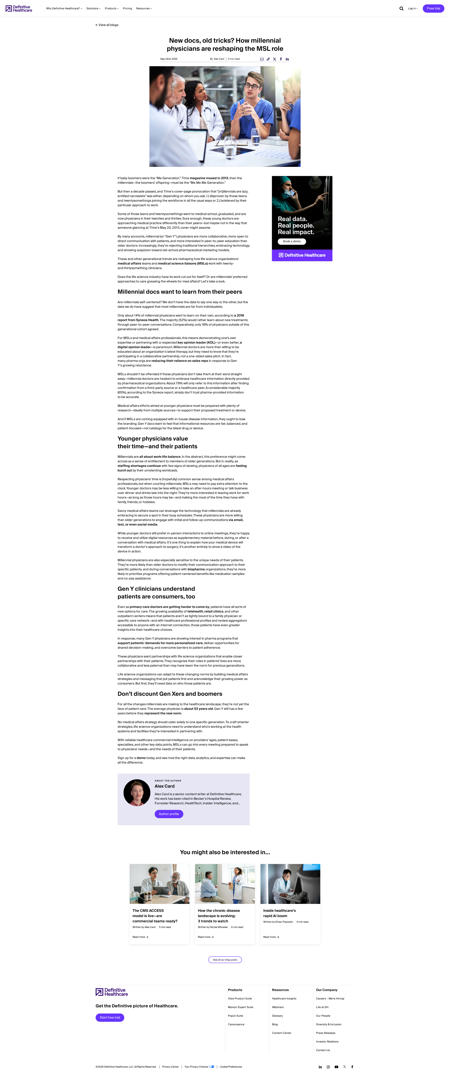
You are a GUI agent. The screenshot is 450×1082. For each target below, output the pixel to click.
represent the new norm (162, 713)
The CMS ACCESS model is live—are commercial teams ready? (155, 916)
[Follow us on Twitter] (344, 1067)
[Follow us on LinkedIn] (320, 1067)
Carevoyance (236, 1024)
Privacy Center (170, 1067)
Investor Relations (327, 1042)
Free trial (433, 8)
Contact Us (323, 1050)
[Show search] (400, 8)
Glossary (277, 1016)
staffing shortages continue (139, 466)
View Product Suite (240, 998)
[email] (262, 59)
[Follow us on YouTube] (336, 1067)
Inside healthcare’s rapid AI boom (279, 913)
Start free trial (110, 1017)
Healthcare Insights (284, 998)
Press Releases (325, 1033)
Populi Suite (235, 1016)
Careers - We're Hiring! (330, 998)
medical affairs (129, 263)
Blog (275, 1024)
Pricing (127, 8)
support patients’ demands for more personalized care (160, 643)
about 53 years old (198, 709)
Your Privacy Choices (196, 1067)
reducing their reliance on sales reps (180, 361)
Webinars (278, 1007)
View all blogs (108, 25)
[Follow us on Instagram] (328, 1067)
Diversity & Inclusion (329, 1024)
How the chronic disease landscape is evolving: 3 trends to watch (219, 916)
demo (141, 758)
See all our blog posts (225, 960)
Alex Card (219, 59)
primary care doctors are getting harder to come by (169, 607)
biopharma (196, 569)
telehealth (195, 611)
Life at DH (322, 1007)
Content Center (281, 1033)
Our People (323, 1016)
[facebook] (281, 59)
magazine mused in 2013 (204, 178)
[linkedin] (287, 59)
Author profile (169, 814)
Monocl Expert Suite (240, 1007)
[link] (268, 59)
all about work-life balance (160, 456)
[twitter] (274, 59)
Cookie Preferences (231, 1067)
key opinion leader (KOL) (196, 342)
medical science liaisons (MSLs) (183, 263)
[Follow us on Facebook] (352, 1067)
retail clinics (213, 611)
